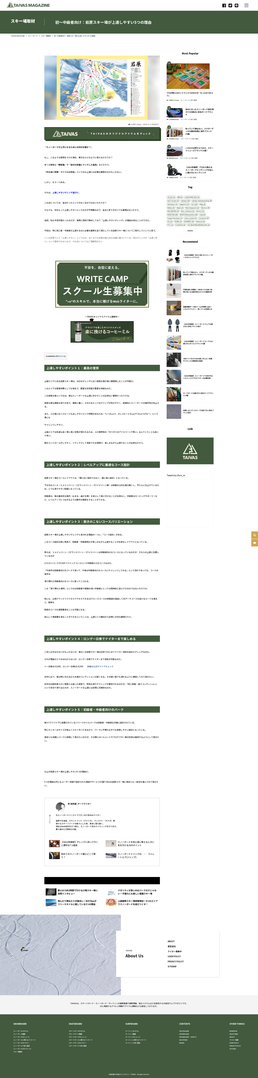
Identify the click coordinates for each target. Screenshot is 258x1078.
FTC (169, 225)
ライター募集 (234, 1040)
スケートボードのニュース (77, 1037)
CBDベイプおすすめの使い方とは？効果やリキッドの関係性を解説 (190, 359)
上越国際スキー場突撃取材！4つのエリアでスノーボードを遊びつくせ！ (132, 902)
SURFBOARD (132, 1023)
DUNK (177, 221)
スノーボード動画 (19, 1034)
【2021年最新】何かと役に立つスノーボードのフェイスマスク (190, 256)
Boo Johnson (186, 211)
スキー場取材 (46, 36)
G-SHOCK (179, 225)
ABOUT (171, 941)
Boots (199, 211)
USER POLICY (174, 956)
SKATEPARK (183, 1040)
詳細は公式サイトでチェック (100, 666)
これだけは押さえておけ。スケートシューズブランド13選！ (190, 152)
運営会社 (172, 946)
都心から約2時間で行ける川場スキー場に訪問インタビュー (72, 892)
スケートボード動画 (75, 1034)
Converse (202, 218)
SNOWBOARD (20, 1023)
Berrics (204, 208)
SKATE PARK (234, 1034)
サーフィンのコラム (132, 1031)
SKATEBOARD (75, 1023)
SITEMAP (172, 966)
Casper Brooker (174, 218)
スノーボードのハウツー (21, 1043)
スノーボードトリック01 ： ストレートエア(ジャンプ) (130, 855)
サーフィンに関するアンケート (136, 1040)
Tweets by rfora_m (176, 475)
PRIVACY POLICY (176, 961)
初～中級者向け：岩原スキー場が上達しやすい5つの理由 (74, 36)
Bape (179, 208)
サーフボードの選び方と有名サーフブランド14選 (190, 394)
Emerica (199, 221)
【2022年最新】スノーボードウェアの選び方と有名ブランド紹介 (190, 325)
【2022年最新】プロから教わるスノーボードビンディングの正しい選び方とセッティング (190, 171)
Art (192, 204)
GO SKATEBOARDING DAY (197, 225)
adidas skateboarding (200, 201)
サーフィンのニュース (133, 1037)
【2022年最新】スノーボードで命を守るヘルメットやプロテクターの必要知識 (190, 377)
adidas (183, 201)
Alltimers (171, 204)
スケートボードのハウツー (78, 1043)
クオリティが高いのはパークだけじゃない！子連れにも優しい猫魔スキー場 (132, 892)
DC (169, 221)
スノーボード (33, 36)
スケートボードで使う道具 (189, 139)
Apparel (183, 204)
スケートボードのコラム (77, 1031)
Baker (170, 208)
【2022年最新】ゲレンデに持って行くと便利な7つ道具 (74, 843)
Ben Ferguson (191, 208)
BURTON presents (187, 214)
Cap (201, 214)
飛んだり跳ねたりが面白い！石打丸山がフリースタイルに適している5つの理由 (72, 902)
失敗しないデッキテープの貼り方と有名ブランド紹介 (190, 411)
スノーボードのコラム (20, 1031)
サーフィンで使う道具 (133, 1043)
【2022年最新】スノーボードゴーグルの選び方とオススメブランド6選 (190, 342)
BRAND (181, 1043)
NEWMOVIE (233, 1031)
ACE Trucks (172, 201)
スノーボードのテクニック (22, 1049)
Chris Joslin (189, 218)
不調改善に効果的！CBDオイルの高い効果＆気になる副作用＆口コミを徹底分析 (190, 290)
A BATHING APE (191, 197)
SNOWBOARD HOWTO (187, 1037)
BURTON (171, 214)
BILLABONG (172, 211)
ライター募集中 (175, 951)
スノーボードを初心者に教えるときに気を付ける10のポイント (130, 843)
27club (170, 197)
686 (179, 197)
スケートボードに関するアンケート (80, 1040)
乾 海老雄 (72, 803)
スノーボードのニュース (21, 1037)
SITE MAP (233, 1049)
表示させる (60, 356)
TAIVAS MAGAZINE (18, 36)
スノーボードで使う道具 (189, 100)
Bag (201, 204)
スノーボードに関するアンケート (24, 1040)
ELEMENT (187, 221)
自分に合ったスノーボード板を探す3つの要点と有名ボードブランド (190, 113)
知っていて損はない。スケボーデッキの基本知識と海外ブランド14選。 (190, 133)
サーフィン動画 (131, 1034)
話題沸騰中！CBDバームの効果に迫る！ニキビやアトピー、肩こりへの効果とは (190, 308)
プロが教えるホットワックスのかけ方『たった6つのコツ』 (190, 81)
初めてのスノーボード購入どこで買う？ (74, 855)
